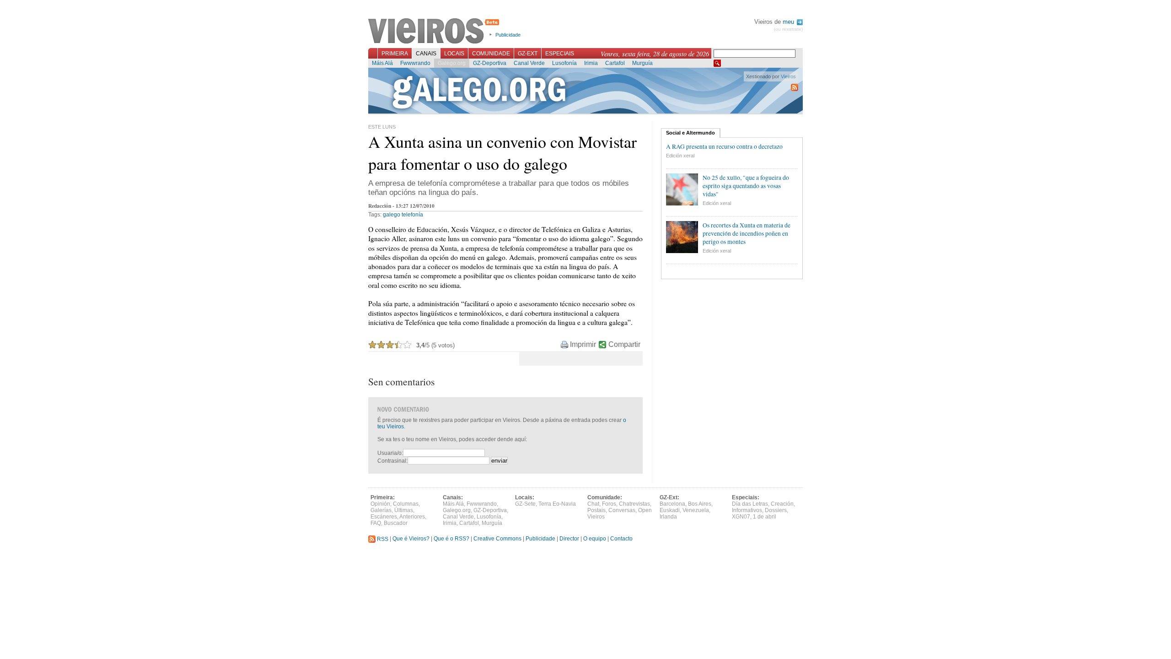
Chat (593, 504)
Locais (454, 53)
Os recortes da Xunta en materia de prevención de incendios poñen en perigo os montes (746, 233)
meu (789, 21)
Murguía (642, 63)
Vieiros (435, 31)
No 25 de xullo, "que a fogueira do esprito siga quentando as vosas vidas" (746, 185)
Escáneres (384, 516)
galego (391, 214)
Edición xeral (680, 155)
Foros (609, 504)
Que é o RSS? (451, 539)
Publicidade (508, 35)
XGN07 (741, 516)
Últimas (403, 510)
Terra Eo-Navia (557, 504)
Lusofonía (564, 63)
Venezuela (695, 510)
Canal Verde (529, 63)
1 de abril (764, 516)
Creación (782, 504)
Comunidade (491, 53)
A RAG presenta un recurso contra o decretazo (724, 146)
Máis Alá (382, 63)
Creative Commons (497, 539)
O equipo (594, 539)
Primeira (394, 53)
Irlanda (668, 516)
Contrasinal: (392, 461)
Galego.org (452, 63)
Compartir (624, 344)
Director (569, 539)
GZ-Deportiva (489, 63)
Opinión (380, 504)
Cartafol (615, 63)
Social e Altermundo (690, 132)
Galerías (381, 510)
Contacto (621, 539)
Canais (426, 53)
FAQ (376, 523)
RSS (382, 539)
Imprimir (583, 344)
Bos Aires (699, 504)
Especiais (559, 53)
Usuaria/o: (390, 453)
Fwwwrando (415, 63)
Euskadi (670, 510)
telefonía (412, 214)
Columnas (406, 504)
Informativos (747, 510)
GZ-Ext (527, 53)
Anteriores (412, 516)
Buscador (396, 523)
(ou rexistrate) (788, 29)
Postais (596, 510)
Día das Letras (750, 504)
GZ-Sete (525, 504)
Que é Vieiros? (411, 539)
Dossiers (776, 510)
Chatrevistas (634, 504)
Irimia (591, 63)
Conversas (621, 510)
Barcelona (672, 504)
